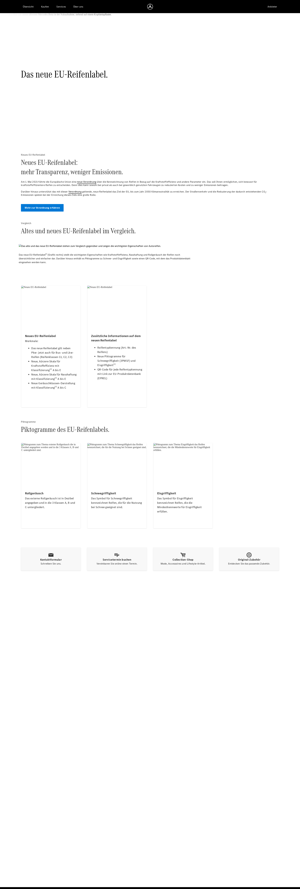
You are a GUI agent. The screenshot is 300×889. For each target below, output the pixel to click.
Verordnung (75, 191)
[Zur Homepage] (150, 6)
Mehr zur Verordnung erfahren (42, 207)
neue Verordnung (86, 181)
